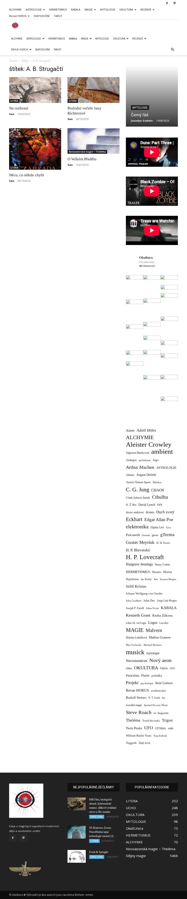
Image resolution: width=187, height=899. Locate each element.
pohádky (156, 675)
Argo (156, 460)
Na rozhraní (18, 108)
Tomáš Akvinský (151, 720)
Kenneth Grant (138, 615)
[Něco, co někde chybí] (35, 149)
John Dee (149, 600)
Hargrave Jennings (139, 564)
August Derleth (146, 475)
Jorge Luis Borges (167, 600)
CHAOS (157, 490)
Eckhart (134, 519)
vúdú (170, 728)
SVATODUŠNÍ (41, 16)
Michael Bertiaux (153, 645)
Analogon (131, 460)
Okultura (146, 257)
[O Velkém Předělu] (93, 141)
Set (163, 698)
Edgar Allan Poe (158, 519)
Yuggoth (131, 743)
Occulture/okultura (148, 262)
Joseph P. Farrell (135, 608)
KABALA (75, 9)
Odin (129, 668)
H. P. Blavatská (138, 550)
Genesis (146, 535)
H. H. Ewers (163, 543)
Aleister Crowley (148, 444)
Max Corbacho (134, 645)
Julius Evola (152, 608)
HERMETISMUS (58, 9)
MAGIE (89, 9)
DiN (159, 504)
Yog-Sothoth (160, 735)
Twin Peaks (134, 728)
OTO (172, 668)
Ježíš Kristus (136, 586)
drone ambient (135, 512)
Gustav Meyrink (140, 542)
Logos (152, 623)
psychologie (146, 683)
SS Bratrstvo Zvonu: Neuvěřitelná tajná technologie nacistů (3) (101, 832)
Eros (168, 527)
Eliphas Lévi (157, 527)
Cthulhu (160, 497)
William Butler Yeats (138, 735)
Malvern (154, 630)
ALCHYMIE (15, 9)
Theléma (133, 720)
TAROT (58, 16)
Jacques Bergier (168, 579)
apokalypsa (145, 460)
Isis (156, 579)
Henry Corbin (162, 564)
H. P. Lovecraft (145, 557)
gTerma (167, 534)
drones (150, 512)
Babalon (157, 482)
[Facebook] (167, 3)
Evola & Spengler (98, 852)
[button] (172, 49)
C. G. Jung (137, 489)
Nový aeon (160, 660)
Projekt (132, 682)
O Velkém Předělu (82, 159)
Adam (130, 430)
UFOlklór (160, 728)
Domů (13, 61)
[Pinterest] (174, 3)
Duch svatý (165, 512)
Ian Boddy (146, 579)
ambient (162, 451)
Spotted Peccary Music (156, 705)
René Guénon (164, 683)
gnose (155, 535)
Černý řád (139, 114)
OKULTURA (126, 9)
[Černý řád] (152, 96)
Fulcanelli (133, 535)
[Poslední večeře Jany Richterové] (93, 90)
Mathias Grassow (160, 637)
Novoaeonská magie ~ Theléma (87, 151)
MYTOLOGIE (107, 9)
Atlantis (130, 475)
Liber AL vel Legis (136, 623)
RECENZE (145, 9)
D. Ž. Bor (131, 504)
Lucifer (163, 623)
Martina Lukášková (136, 637)
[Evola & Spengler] (77, 856)
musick (135, 652)
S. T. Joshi (154, 697)
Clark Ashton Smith (138, 497)
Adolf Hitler (146, 430)
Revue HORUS (17, 16)
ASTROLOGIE (34, 9)
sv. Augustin (161, 713)
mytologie (152, 653)
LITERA (14, 100)
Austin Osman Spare (138, 482)
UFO (148, 727)
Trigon (167, 720)
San (11, 114)
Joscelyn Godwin (142, 120)
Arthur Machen (140, 467)
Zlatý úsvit (144, 743)
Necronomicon (136, 661)
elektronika (137, 526)
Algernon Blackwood (137, 452)
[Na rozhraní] (35, 90)
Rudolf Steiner (136, 697)
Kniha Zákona (162, 615)
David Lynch (146, 504)
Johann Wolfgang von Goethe (144, 593)
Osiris (164, 668)
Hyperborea (132, 579)
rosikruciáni (158, 690)
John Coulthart (133, 600)
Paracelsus (132, 675)
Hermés (156, 572)
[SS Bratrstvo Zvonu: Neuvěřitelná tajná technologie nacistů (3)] (77, 832)
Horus (167, 572)
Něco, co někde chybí (26, 175)
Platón (145, 675)
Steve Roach (138, 712)
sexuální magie (134, 705)
